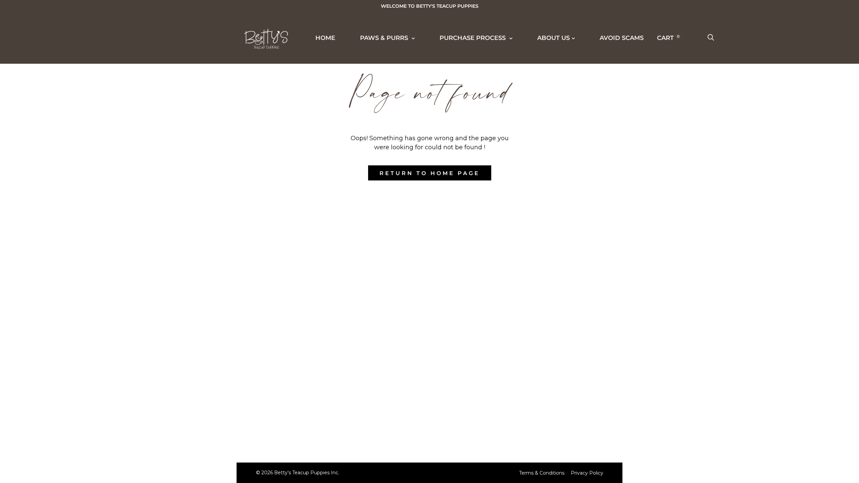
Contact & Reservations (68, 322)
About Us (34, 297)
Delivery (39, 185)
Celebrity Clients (56, 111)
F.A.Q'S (34, 260)
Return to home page (430, 173)
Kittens (36, 73)
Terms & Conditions (541, 473)
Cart (668, 38)
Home (325, 38)
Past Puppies (46, 98)
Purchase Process (53, 160)
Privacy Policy (587, 473)
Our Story (42, 272)
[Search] (710, 38)
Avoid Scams (41, 359)
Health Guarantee (58, 210)
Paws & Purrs (385, 38)
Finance (37, 198)
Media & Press (48, 123)
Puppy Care (44, 247)
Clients (36, 136)
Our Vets (39, 334)
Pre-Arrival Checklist (65, 222)
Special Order (50, 86)
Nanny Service (50, 235)
